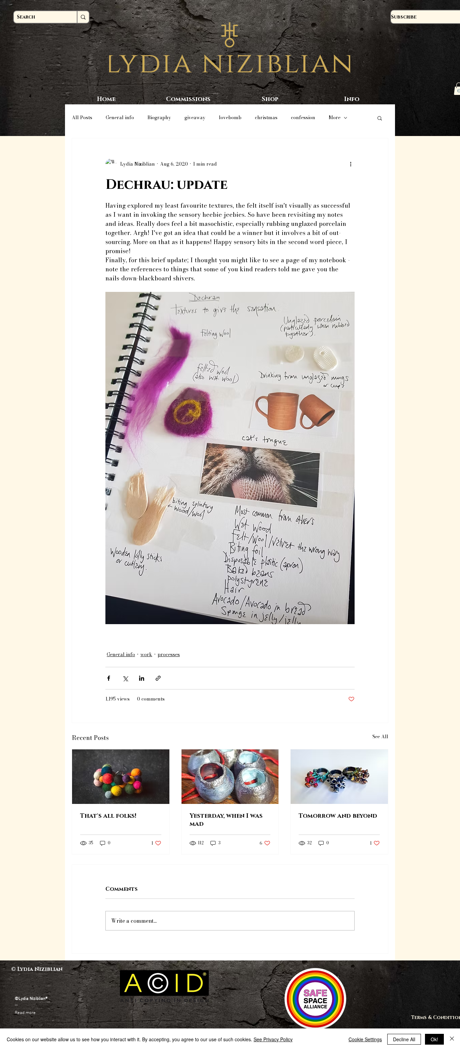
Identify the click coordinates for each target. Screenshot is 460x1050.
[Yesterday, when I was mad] (230, 776)
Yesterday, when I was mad (226, 820)
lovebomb (230, 117)
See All (380, 736)
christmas (266, 117)
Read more (25, 1013)
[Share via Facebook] (108, 678)
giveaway (195, 117)
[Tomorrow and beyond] (339, 776)
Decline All (404, 1039)
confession (303, 117)
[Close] (452, 1039)
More (334, 117)
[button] (379, 118)
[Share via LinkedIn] (141, 678)
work (146, 654)
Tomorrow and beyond (338, 816)
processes (169, 654)
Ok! (434, 1039)
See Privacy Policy (273, 1039)
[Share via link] (158, 678)
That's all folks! (108, 816)
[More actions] (351, 164)
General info (120, 117)
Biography (159, 117)
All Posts (82, 117)
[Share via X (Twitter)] (125, 678)
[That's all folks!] (120, 776)
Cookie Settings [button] (365, 1039)
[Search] (83, 17)
